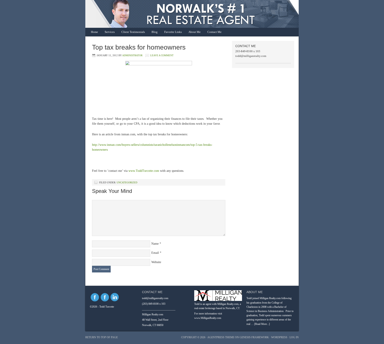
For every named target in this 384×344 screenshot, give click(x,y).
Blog (155, 32)
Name (155, 243)
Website (156, 262)
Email (155, 252)
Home (94, 32)
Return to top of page (101, 337)
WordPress (279, 337)
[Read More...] (262, 324)
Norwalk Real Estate (187, 14)
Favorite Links (173, 32)
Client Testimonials (133, 32)
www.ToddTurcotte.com (143, 170)
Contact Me (214, 32)
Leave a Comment (162, 55)
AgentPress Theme (220, 337)
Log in (294, 337)
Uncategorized (127, 182)
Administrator (132, 55)
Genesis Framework (254, 337)
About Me (194, 32)
